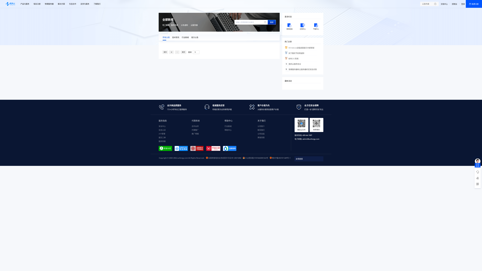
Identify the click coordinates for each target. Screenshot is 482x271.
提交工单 (162, 137)
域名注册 (37, 4)
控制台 (454, 4)
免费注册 (475, 4)
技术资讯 (175, 37)
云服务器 (194, 25)
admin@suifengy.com (311, 139)
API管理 (162, 134)
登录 (463, 4)
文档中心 (444, 4)
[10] (171, 52)
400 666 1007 (307, 135)
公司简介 (261, 126)
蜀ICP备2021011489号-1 (281, 158)
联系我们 (261, 130)
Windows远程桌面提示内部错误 (301, 48)
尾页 (183, 52)
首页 (165, 52)
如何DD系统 (293, 58)
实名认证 (162, 130)
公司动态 (261, 134)
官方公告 (194, 37)
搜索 (272, 22)
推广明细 (195, 134)
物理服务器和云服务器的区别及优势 (303, 69)
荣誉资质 (261, 137)
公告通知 (184, 25)
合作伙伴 (195, 126)
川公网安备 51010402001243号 (256, 158)
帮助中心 (228, 130)
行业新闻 (185, 37)
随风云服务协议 (295, 64)
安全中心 (162, 126)
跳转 (190, 52)
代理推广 (195, 130)
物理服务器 (49, 4)
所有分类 (166, 37)
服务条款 (174, 25)
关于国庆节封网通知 (296, 53)
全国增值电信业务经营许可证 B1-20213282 (224, 158)
